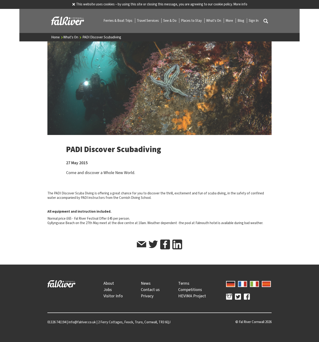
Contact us (150, 289)
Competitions (190, 289)
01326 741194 (56, 322)
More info (240, 4)
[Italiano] (254, 283)
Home (55, 37)
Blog (241, 20)
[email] (141, 245)
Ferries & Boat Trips (118, 20)
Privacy (147, 296)
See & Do (170, 20)
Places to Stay (191, 20)
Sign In (254, 20)
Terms (183, 283)
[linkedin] (177, 244)
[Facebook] (247, 297)
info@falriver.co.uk (82, 322)
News (146, 283)
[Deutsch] (230, 283)
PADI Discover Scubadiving (101, 37)
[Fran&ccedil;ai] (242, 283)
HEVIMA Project (192, 296)
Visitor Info (113, 296)
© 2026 (253, 322)
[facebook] (165, 244)
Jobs (107, 289)
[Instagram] (229, 297)
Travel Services (148, 20)
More (230, 20)
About (108, 283)
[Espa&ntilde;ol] (266, 283)
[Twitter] (238, 297)
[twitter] (153, 245)
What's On (214, 20)
